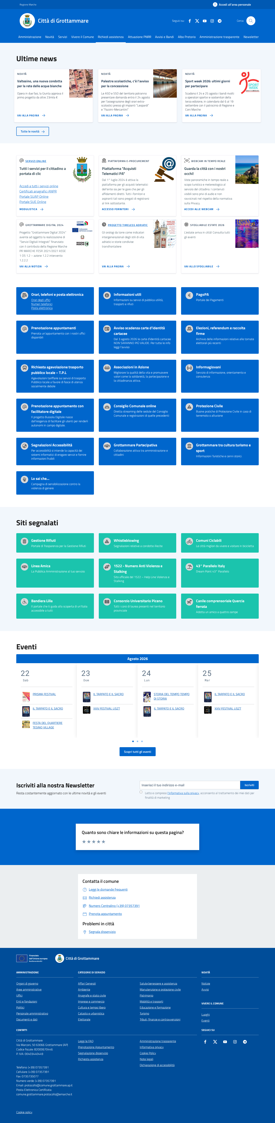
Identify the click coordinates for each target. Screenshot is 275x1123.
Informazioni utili (127, 294)
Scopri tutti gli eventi (137, 751)
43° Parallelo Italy (210, 566)
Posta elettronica (42, 308)
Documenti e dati (26, 1019)
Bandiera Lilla (42, 601)
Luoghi (205, 1014)
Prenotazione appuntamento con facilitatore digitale (57, 408)
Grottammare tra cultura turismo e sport (223, 447)
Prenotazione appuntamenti (53, 328)
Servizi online (35, 161)
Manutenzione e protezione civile (160, 989)
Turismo (144, 1013)
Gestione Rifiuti (43, 540)
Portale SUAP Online (33, 196)
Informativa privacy (152, 1047)
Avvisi (205, 989)
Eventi (205, 1020)
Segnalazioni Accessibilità (51, 445)
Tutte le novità (30, 131)
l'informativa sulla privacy (183, 793)
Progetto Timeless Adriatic (128, 225)
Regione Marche (28, 4)
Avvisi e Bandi (164, 36)
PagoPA (202, 294)
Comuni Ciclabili (208, 540)
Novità (49, 36)
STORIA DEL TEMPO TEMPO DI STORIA (172, 696)
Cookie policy (24, 1112)
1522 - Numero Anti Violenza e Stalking (138, 568)
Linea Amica (40, 566)
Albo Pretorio (187, 36)
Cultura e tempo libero (92, 1007)
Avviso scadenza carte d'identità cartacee (139, 330)
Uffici (19, 995)
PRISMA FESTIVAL (44, 694)
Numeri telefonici (41, 304)
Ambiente (84, 989)
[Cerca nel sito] (250, 20)
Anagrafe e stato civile (92, 995)
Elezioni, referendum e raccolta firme (220, 330)
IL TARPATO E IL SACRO (48, 708)
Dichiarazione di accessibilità (157, 1065)
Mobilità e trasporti (151, 1001)
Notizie (205, 983)
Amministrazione (29, 36)
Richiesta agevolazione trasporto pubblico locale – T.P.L (57, 369)
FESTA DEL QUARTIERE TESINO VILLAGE (47, 725)
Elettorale (84, 1019)
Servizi (62, 36)
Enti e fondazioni (26, 1001)
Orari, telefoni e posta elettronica (57, 294)
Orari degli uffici (40, 300)
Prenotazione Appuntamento (96, 1047)
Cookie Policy (148, 1053)
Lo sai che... (40, 478)
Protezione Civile (209, 406)
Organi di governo (27, 983)
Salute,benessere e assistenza (158, 983)
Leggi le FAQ (86, 1041)
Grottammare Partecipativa (135, 445)
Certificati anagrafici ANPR (38, 191)
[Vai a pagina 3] (142, 741)
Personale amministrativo (32, 1013)
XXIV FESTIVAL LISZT (106, 708)
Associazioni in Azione (131, 367)
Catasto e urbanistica (91, 1013)
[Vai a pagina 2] (137, 741)
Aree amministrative (29, 989)
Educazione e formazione (155, 1007)
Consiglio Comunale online (135, 406)
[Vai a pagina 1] (133, 741)
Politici (20, 1007)
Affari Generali (87, 983)
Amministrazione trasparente (219, 36)
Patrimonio (146, 995)
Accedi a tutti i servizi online (38, 186)
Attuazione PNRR (139, 36)
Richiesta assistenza (90, 1059)
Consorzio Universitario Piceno (138, 601)
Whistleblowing (126, 540)
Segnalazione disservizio (93, 1053)
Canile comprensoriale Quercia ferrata (220, 603)
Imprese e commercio (91, 1001)
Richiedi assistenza (111, 36)
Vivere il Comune (82, 36)
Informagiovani (208, 367)
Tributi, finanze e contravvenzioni (160, 1019)
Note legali (146, 1059)
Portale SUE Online (32, 201)
